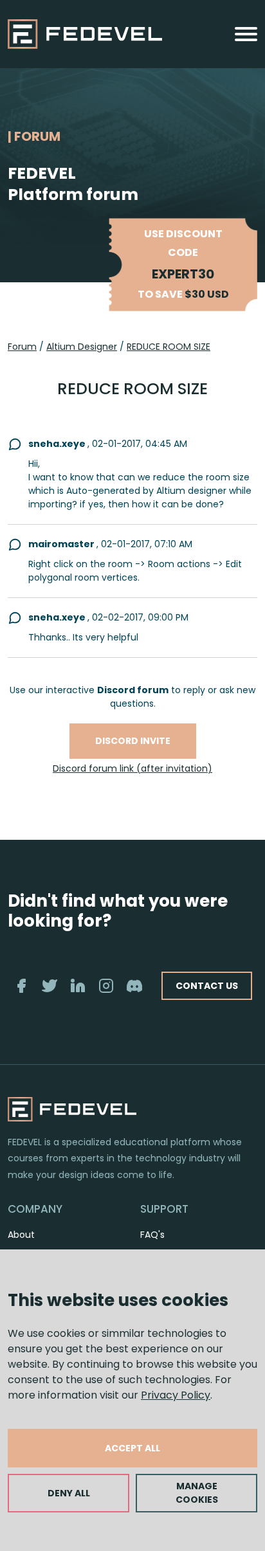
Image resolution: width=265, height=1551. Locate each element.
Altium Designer (81, 346)
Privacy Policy (175, 1395)
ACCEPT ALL (132, 1448)
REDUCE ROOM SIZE (168, 346)
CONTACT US (207, 985)
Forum (22, 346)
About (21, 1234)
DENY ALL (69, 1493)
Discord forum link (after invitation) (132, 768)
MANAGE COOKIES (197, 1493)
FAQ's (152, 1234)
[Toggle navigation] (246, 34)
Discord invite (132, 740)
